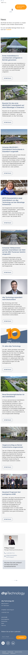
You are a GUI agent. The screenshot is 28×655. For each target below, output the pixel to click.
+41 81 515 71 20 (5, 612)
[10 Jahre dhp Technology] (14, 335)
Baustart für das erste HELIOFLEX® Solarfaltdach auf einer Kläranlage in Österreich (13, 105)
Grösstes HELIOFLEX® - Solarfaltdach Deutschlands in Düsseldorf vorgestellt (13, 149)
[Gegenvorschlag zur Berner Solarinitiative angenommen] (14, 434)
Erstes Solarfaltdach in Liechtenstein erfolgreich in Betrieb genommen (12, 58)
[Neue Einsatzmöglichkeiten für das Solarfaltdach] (14, 383)
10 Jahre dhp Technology (11, 346)
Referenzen (4, 621)
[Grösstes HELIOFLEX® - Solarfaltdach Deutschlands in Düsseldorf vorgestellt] (14, 136)
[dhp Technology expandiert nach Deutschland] (14, 286)
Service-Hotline (18, 651)
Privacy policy (5, 653)
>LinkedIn (8, 29)
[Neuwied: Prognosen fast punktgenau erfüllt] (14, 481)
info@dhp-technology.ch (7, 609)
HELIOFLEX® (4, 617)
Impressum (13, 653)
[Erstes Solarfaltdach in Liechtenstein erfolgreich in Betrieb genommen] (14, 45)
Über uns (3, 625)
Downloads (10, 651)
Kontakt (4, 651)
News (2, 623)
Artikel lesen (7, 78)
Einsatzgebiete (5, 619)
